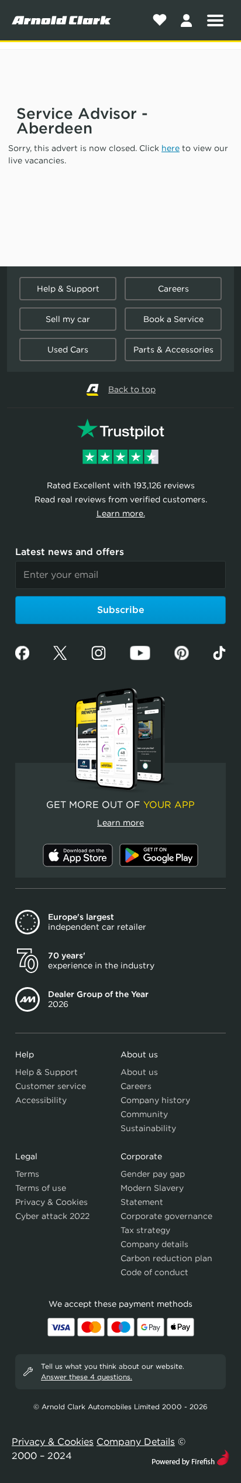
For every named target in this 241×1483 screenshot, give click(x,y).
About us (139, 1072)
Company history (155, 1100)
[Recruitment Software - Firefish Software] (190, 1456)
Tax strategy (145, 1230)
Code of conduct (154, 1272)
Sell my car (68, 319)
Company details (154, 1244)
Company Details (136, 1441)
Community (144, 1114)
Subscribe (120, 609)
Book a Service (173, 319)
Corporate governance (166, 1216)
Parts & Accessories (173, 349)
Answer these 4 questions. (86, 1376)
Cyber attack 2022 (52, 1216)
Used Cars (67, 349)
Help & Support (68, 288)
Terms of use (40, 1188)
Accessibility (41, 1100)
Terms (27, 1174)
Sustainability (148, 1128)
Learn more (120, 822)
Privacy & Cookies (51, 1202)
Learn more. (121, 513)
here (170, 148)
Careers (173, 288)
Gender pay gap (152, 1174)
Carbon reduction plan (166, 1258)
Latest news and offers (69, 551)
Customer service (50, 1086)
